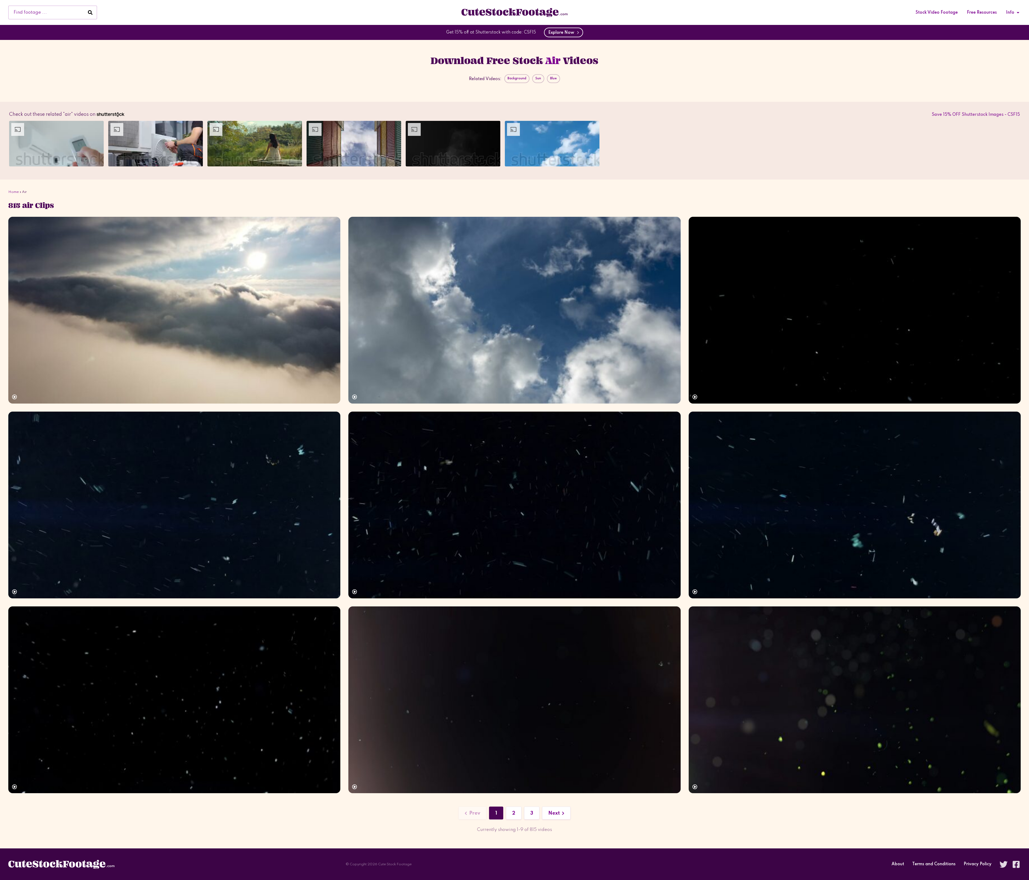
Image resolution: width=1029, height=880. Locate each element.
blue (553, 78)
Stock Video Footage (937, 12)
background (517, 78)
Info (1010, 12)
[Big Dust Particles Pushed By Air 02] (514, 505)
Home (13, 192)
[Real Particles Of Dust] (174, 699)
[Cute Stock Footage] (514, 12)
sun (538, 78)
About (898, 864)
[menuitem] (937, 12)
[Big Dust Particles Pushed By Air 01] (855, 505)
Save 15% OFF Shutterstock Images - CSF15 (976, 115)
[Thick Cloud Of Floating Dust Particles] (174, 505)
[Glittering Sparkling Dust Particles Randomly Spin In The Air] (855, 310)
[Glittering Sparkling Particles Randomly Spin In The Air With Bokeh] (855, 699)
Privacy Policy (977, 864)
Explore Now (562, 33)
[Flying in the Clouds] (174, 310)
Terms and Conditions (934, 864)
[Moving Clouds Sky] (514, 310)
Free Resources (982, 12)
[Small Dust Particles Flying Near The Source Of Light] (514, 699)
